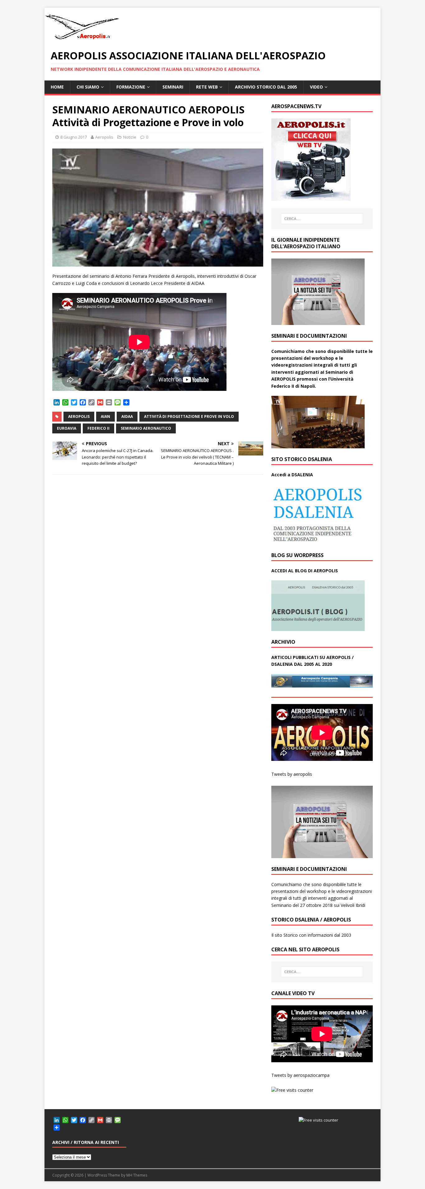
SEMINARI (172, 87)
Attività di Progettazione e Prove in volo (189, 416)
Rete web (207, 87)
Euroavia (66, 428)
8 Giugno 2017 (73, 137)
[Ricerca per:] (322, 218)
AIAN (105, 416)
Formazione (130, 87)
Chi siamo (88, 87)
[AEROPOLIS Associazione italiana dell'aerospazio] (81, 39)
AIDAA (127, 416)
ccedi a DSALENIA (293, 475)
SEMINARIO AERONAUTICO (146, 428)
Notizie (129, 137)
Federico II (98, 428)
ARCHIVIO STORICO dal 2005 (266, 87)
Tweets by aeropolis (291, 774)
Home (57, 87)
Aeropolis (104, 137)
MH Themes (136, 1175)
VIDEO (316, 87)
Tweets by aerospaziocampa (300, 1075)
